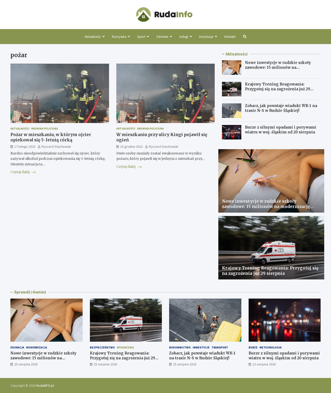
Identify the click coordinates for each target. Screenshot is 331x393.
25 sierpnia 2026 (26, 364)
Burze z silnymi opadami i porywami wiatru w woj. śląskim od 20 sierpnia (280, 129)
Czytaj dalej (20, 172)
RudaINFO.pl (45, 385)
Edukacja (17, 347)
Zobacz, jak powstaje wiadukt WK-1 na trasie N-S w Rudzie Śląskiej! (281, 108)
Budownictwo (180, 347)
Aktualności (93, 36)
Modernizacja (36, 347)
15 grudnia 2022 (131, 147)
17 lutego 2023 (24, 147)
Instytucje (206, 36)
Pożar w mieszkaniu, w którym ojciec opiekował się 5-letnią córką (50, 137)
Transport (220, 347)
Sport (141, 36)
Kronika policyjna (44, 129)
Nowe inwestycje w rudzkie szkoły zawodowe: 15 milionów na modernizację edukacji (278, 67)
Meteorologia (271, 347)
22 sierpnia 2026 (264, 364)
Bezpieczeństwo (102, 347)
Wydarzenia (125, 347)
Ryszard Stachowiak (56, 147)
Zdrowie (162, 36)
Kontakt (230, 36)
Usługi (183, 36)
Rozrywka (119, 36)
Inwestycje (201, 347)
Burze (253, 347)
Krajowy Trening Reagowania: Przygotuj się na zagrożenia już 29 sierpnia (277, 89)
